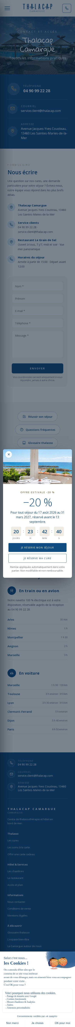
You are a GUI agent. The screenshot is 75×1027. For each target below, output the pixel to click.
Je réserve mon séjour (37, 547)
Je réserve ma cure (37, 558)
